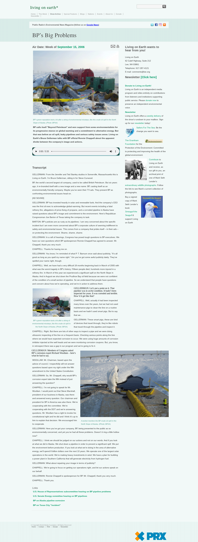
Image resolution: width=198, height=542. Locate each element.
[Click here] (148, 77)
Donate (119, 14)
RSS (48, 527)
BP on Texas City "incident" (47, 505)
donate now (151, 100)
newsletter (139, 123)
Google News (92, 25)
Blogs (82, 14)
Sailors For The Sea (145, 127)
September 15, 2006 (71, 47)
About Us (109, 14)
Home (33, 14)
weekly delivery (154, 116)
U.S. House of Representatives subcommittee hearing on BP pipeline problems (72, 491)
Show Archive (55, 14)
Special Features (70, 14)
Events (99, 14)
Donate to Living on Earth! (138, 86)
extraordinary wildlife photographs (140, 185)
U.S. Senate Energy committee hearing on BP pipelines (60, 496)
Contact (41, 527)
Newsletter (35, 16)
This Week (43, 14)
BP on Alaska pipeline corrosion (49, 500)
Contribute (154, 159)
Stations (91, 14)
